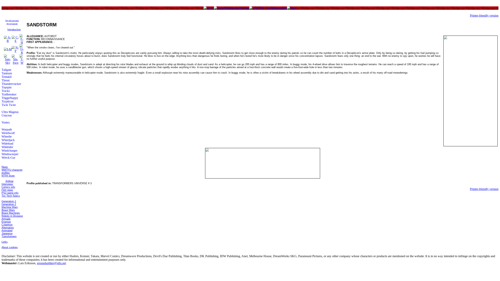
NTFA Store (8, 175)
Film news (7, 190)
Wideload (7, 143)
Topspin (7, 87)
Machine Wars (10, 207)
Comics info (8, 187)
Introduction (14, 29)
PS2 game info (10, 192)
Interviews (7, 184)
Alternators (8, 227)
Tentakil (7, 76)
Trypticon (7, 101)
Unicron (7, 115)
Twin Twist (9, 105)
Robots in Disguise (12, 215)
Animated (7, 230)
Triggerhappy (10, 98)
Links (5, 241)
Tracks (6, 90)
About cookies (10, 247)
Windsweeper (10, 154)
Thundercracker (11, 83)
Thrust (6, 80)
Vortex (6, 122)
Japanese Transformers (9, 235)
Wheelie (7, 136)
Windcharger (9, 150)
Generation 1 (9, 201)
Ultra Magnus (10, 112)
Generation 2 (9, 204)
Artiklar (9, 181)
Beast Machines (11, 213)
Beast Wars (8, 210)
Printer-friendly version (484, 15)
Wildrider (7, 147)
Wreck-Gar (8, 157)
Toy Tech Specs (11, 195)
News (5, 166)
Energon (6, 221)
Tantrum (7, 73)
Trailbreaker (9, 94)
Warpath (7, 129)
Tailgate (6, 69)
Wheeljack (8, 140)
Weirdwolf (8, 133)
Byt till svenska (12, 21)
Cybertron (7, 224)
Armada (6, 218)
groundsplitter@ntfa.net (51, 263)
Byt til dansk (12, 24)
